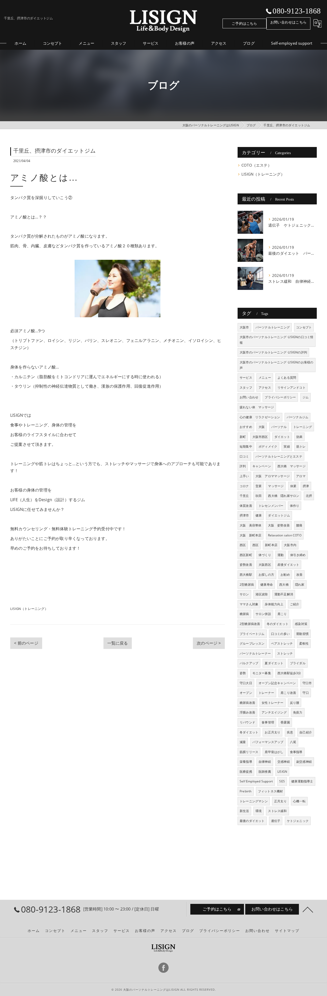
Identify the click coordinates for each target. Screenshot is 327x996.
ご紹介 (294, 604)
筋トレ (301, 446)
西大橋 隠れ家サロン (283, 496)
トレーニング (302, 427)
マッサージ (276, 486)
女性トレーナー (272, 702)
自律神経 (265, 761)
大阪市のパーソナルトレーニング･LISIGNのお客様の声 (276, 365)
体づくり (265, 555)
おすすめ (246, 427)
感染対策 (301, 624)
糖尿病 (244, 614)
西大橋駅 (246, 574)
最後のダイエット (252, 821)
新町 (243, 437)
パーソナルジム (297, 417)
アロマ (301, 476)
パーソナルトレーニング (272, 327)
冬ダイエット (249, 732)
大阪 (262, 427)
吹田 (258, 496)
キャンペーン (261, 466)
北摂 (309, 496)
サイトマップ (287, 930)
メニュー (265, 377)
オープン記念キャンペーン (277, 683)
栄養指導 (246, 761)
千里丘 (244, 496)
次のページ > (209, 643)
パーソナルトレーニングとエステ (278, 456)
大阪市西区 (260, 437)
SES (282, 781)
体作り (294, 505)
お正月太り (272, 732)
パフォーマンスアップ (268, 742)
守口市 (307, 683)
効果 (299, 437)
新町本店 (271, 545)
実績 (287, 446)
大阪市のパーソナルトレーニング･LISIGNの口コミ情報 (276, 340)
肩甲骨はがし (274, 752)
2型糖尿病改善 (250, 624)
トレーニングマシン (254, 801)
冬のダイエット (277, 624)
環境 (258, 811)
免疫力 (297, 712)
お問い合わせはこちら (288, 22)
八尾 (293, 742)
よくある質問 (286, 377)
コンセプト (304, 327)
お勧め (285, 574)
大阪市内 (290, 545)
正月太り (280, 801)
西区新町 (246, 555)
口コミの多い (280, 634)
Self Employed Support (256, 781)
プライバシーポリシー (280, 397)
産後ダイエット (288, 564)
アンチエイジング (274, 712)
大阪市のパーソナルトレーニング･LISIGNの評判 (273, 352)
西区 (243, 545)
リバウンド (247, 722)
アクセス (265, 387)
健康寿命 (266, 584)
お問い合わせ (249, 397)
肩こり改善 (288, 693)
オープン (246, 693)
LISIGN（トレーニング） (29, 608)
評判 (243, 466)
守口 (305, 693)
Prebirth (246, 791)
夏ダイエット (274, 663)
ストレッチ (285, 653)
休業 (293, 486)
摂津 (306, 486)
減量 (243, 742)
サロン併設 (263, 614)
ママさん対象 (249, 604)
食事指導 (296, 752)
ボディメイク (268, 446)
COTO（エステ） (256, 165)
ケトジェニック (298, 821)
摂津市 (244, 515)
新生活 (244, 811)
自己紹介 (305, 732)
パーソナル (279, 427)
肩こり (282, 614)
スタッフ (246, 387)
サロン (244, 594)
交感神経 (283, 761)
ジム (305, 397)
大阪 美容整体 (250, 525)
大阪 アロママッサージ (272, 476)
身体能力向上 (274, 604)
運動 (280, 555)
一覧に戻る (117, 643)
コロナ (244, 486)
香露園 (285, 722)
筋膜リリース (249, 752)
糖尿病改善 (247, 702)
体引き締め (298, 555)
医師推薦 (265, 771)
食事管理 (268, 722)
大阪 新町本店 (250, 535)
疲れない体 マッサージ (257, 407)
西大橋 (284, 584)
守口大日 (246, 683)
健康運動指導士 (302, 781)
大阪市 (244, 327)
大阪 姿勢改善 (279, 525)
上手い (244, 476)
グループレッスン (252, 643)
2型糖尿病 (247, 584)
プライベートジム (252, 634)
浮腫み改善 (247, 712)
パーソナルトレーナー (255, 653)
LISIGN (282, 771)
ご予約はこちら (244, 23)
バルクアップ (249, 663)
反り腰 (294, 702)
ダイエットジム (279, 515)
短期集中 (246, 446)
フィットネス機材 (270, 791)
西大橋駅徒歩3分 (289, 673)
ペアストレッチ (282, 643)
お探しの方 (266, 574)
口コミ (244, 456)
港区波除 (261, 594)
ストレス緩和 (277, 811)
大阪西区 (265, 564)
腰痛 (299, 525)
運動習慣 (302, 634)
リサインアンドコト (291, 387)
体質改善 (246, 505)
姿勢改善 (246, 564)
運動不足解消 (283, 594)
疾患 (290, 732)
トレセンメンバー (271, 505)
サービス (246, 377)
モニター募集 (261, 673)
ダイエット (282, 437)
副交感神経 (304, 761)
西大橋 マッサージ (291, 466)
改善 (299, 574)
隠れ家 (300, 584)
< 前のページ (26, 643)
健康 (258, 515)
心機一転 (299, 801)
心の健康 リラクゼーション (260, 417)
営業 (258, 486)
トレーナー (266, 693)
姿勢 (243, 673)
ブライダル (298, 663)
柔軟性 (304, 643)
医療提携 (246, 771)
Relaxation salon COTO (284, 535)
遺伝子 (276, 821)
